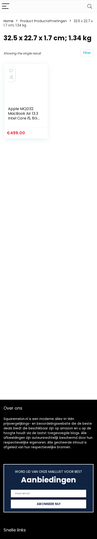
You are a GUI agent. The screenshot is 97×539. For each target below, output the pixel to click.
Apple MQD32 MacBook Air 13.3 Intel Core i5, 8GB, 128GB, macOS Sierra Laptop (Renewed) (24, 120)
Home (8, 21)
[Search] (89, 6)
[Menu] (5, 6)
